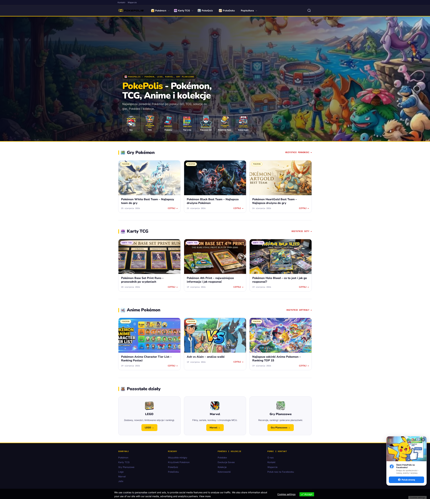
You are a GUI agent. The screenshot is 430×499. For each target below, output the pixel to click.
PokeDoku (229, 10)
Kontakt (121, 2)
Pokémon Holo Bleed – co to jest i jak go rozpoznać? (279, 280)
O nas (270, 457)
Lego (121, 471)
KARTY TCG (127, 243)
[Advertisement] (215, 49)
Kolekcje (222, 467)
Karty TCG (184, 10)
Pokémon (160, 10)
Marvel (122, 476)
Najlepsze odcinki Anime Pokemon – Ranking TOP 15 (276, 359)
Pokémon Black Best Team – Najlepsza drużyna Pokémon (213, 201)
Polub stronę (408, 479)
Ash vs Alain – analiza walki (206, 357)
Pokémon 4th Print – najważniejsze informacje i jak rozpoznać (210, 280)
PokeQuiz (207, 10)
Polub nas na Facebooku (280, 471)
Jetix (120, 481)
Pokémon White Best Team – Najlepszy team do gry (147, 201)
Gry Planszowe (126, 467)
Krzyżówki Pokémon (179, 462)
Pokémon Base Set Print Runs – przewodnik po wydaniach (142, 280)
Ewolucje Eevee (226, 462)
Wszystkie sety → (302, 231)
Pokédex (222, 457)
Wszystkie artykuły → (299, 310)
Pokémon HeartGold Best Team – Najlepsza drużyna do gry (274, 201)
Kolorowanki (224, 471)
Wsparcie (132, 2)
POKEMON (126, 164)
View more (205, 496)
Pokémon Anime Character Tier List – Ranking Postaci (146, 359)
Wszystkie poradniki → (298, 152)
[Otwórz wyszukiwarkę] (309, 10)
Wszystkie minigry (177, 457)
